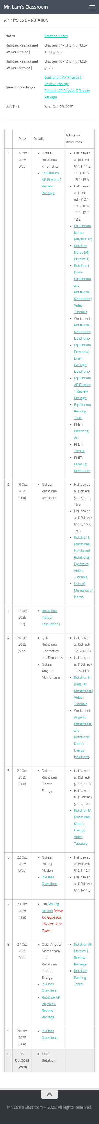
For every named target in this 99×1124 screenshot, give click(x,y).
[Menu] (92, 7)
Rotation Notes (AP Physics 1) (81, 252)
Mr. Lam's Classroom (26, 7)
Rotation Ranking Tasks (80, 977)
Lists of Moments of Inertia (83, 590)
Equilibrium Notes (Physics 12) (83, 232)
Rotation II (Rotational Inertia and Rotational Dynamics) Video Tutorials (82, 557)
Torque (79, 451)
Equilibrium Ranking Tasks (82, 411)
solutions (82, 338)
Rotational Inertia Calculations (51, 617)
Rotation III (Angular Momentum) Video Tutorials (83, 690)
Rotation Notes (56, 36)
